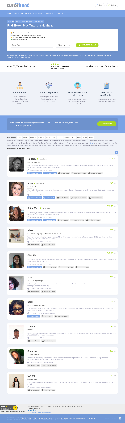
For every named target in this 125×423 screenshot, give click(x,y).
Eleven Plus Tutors (27, 21)
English (48, 137)
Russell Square (12, 57)
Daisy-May (33, 208)
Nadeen (31, 159)
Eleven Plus (41, 137)
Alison (30, 230)
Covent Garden (20, 57)
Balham (54, 55)
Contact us (59, 13)
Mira (29, 277)
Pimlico (30, 55)
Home (9, 13)
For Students (26, 13)
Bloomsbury (85, 55)
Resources (49, 13)
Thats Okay (93, 418)
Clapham (35, 55)
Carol (30, 302)
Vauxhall (27, 57)
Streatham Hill (77, 55)
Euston (25, 55)
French (54, 137)
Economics (33, 137)
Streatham (60, 55)
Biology (19, 137)
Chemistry (25, 137)
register (90, 143)
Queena (31, 376)
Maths (79, 137)
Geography (67, 137)
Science (60, 137)
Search (16, 13)
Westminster (99, 55)
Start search (107, 123)
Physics (85, 137)
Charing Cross (107, 55)
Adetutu (31, 255)
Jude (30, 183)
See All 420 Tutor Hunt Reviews (40, 412)
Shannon (32, 351)
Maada (31, 326)
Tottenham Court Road (45, 55)
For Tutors (38, 13)
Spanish (91, 137)
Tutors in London (38, 21)
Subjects (18, 21)
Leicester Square (68, 55)
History (73, 137)
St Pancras (92, 55)
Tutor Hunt (11, 21)
